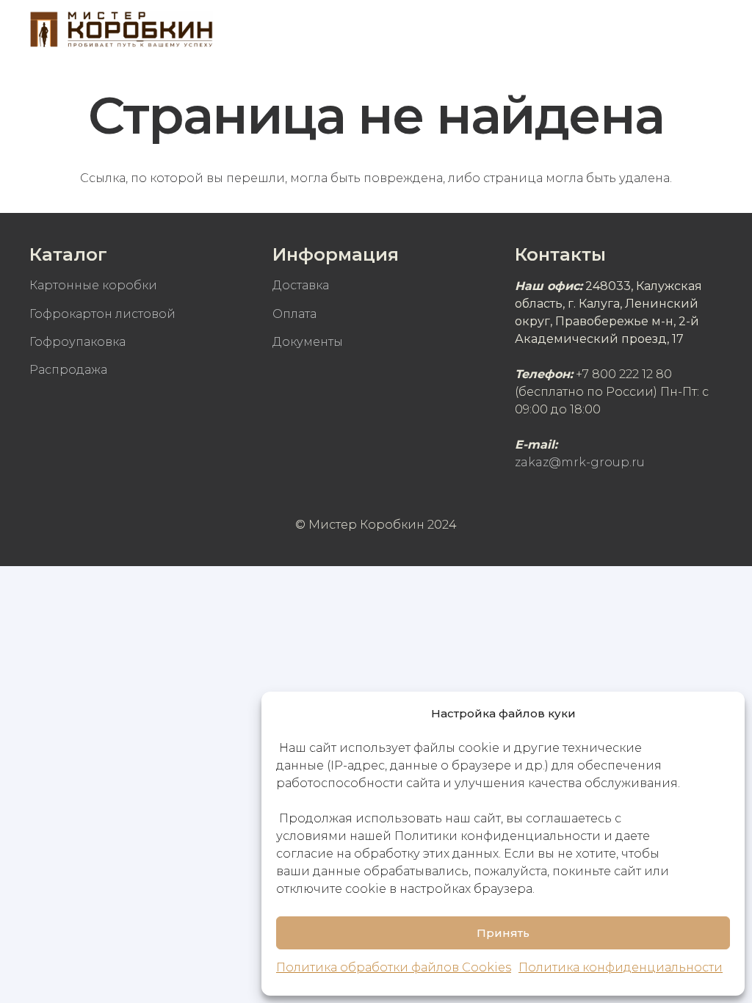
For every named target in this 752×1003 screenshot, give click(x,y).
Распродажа (68, 370)
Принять (503, 933)
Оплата (294, 314)
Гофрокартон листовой (102, 314)
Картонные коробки (93, 285)
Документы (307, 342)
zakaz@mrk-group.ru (580, 462)
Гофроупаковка (77, 342)
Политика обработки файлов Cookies (393, 967)
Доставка (300, 285)
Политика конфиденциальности (620, 967)
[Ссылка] (121, 29)
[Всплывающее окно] (669, 29)
